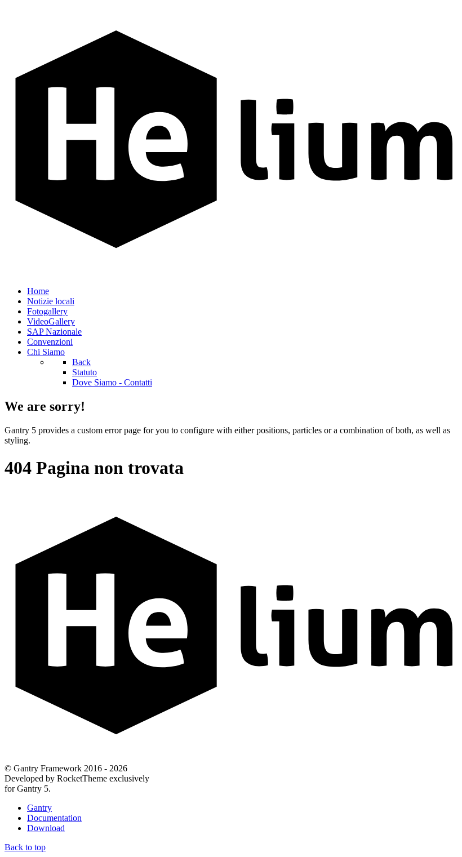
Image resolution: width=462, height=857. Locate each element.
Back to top (25, 847)
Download (46, 828)
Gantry (39, 807)
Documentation (54, 818)
